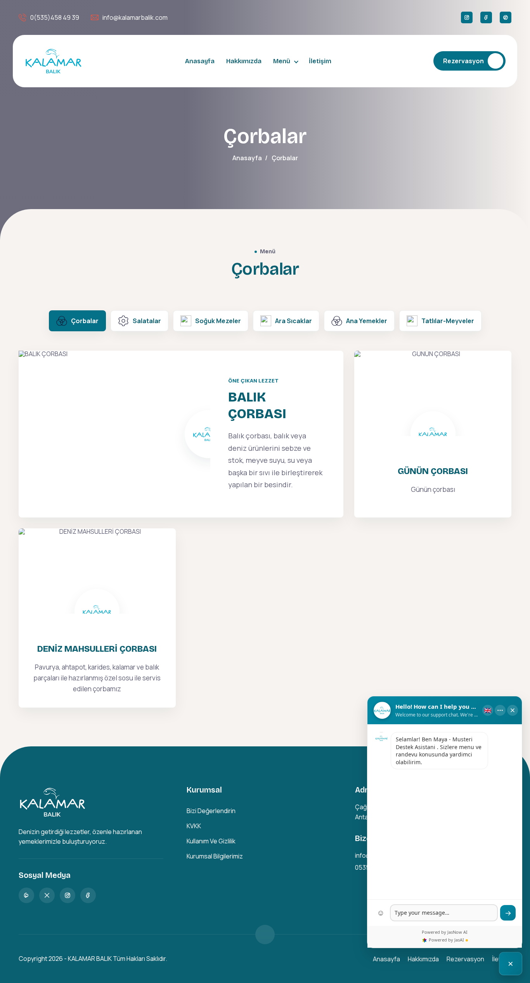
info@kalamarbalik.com (135, 17)
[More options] (500, 710)
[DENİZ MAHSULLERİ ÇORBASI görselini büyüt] (97, 571)
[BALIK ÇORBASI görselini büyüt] (114, 434)
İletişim (320, 61)
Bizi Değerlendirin (211, 810)
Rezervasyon (463, 61)
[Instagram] (467, 17)
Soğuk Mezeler (218, 321)
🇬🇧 (488, 710)
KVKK (194, 826)
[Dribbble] (505, 17)
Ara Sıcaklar (293, 321)
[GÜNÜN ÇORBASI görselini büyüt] (432, 393)
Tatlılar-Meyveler (447, 321)
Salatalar (147, 321)
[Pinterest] (26, 895)
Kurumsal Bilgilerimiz (215, 856)
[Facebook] (486, 17)
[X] (47, 895)
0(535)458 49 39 (54, 17)
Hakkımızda (244, 61)
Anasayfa (200, 61)
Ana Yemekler (366, 321)
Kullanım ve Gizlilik (211, 841)
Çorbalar (85, 321)
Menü (281, 61)
